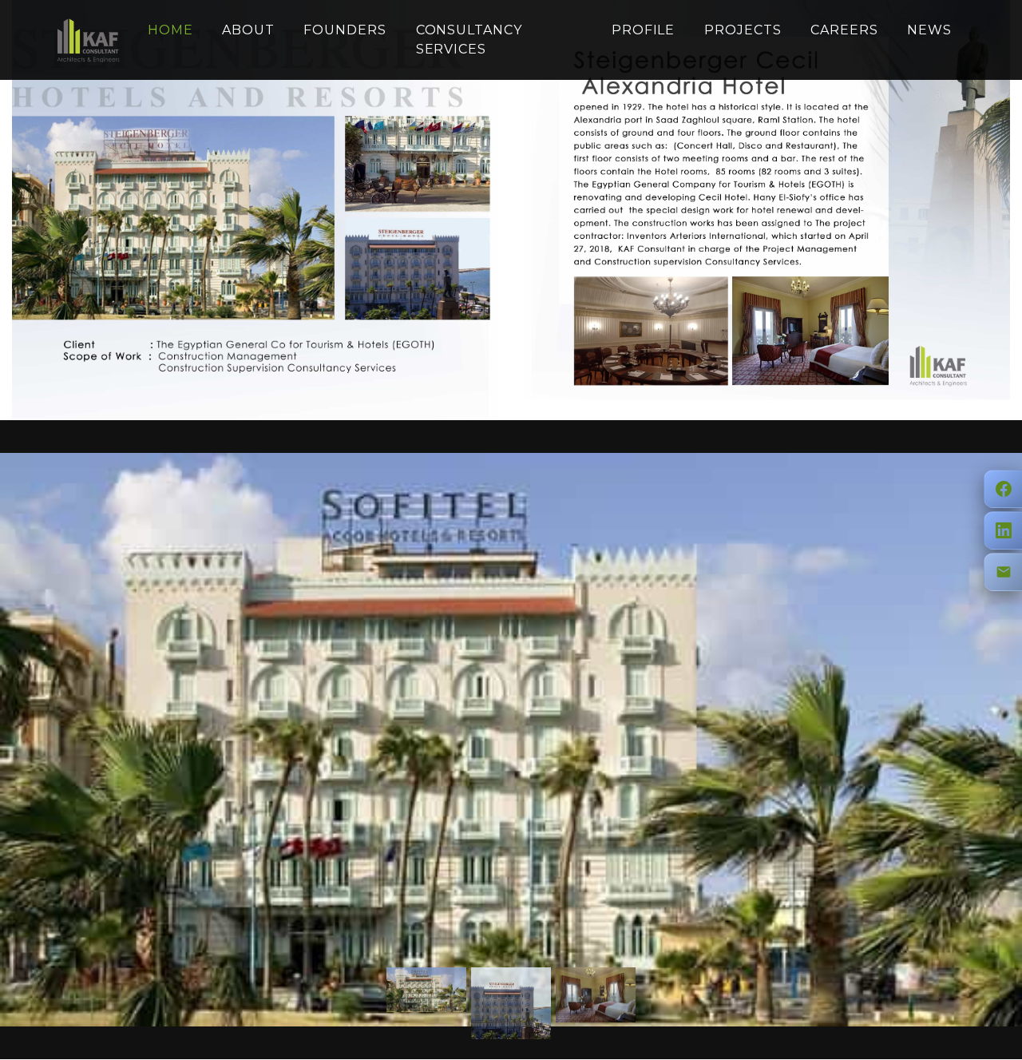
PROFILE (643, 30)
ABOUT (248, 30)
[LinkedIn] (1003, 530)
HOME (170, 30)
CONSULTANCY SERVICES (469, 39)
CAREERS (844, 30)
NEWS (929, 30)
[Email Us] (1003, 572)
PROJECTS (743, 30)
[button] (21, 739)
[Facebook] (1003, 489)
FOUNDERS (344, 30)
